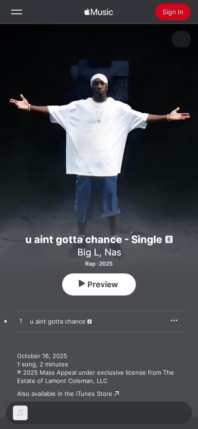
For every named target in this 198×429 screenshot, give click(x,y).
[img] (98, 12)
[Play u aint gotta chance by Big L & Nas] (21, 321)
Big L (88, 252)
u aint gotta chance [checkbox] (58, 321)
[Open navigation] (16, 12)
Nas (113, 252)
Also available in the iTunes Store (64, 393)
